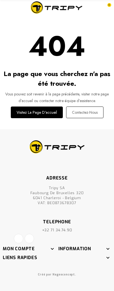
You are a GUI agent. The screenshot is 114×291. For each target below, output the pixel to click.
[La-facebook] (18, 238)
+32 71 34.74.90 (57, 230)
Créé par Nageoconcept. (57, 274)
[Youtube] (29, 238)
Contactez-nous (85, 112)
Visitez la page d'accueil (37, 112)
